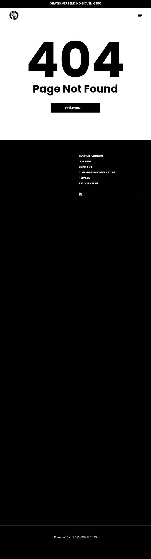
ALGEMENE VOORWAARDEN (97, 172)
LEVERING (85, 161)
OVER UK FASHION (91, 156)
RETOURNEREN (88, 183)
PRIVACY (84, 178)
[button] (140, 15)
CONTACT (85, 167)
